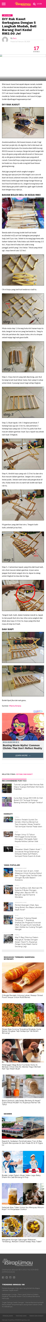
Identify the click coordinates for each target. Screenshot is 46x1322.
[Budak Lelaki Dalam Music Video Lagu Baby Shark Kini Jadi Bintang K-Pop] (23, 1172)
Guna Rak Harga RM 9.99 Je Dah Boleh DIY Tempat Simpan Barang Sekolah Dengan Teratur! (28, 800)
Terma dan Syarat (36, 1316)
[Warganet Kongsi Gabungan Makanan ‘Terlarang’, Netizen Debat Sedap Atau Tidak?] (23, 1236)
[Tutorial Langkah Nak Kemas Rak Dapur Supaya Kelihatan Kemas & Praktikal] (7, 788)
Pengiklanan (8, 1316)
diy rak (19, 774)
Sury (14, 38)
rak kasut (28, 774)
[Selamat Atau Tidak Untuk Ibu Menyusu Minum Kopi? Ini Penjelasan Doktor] (23, 1204)
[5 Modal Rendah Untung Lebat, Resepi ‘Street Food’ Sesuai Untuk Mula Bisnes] (23, 992)
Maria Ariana (15, 706)
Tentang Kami (21, 1316)
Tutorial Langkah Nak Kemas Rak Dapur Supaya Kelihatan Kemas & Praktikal (29, 786)
